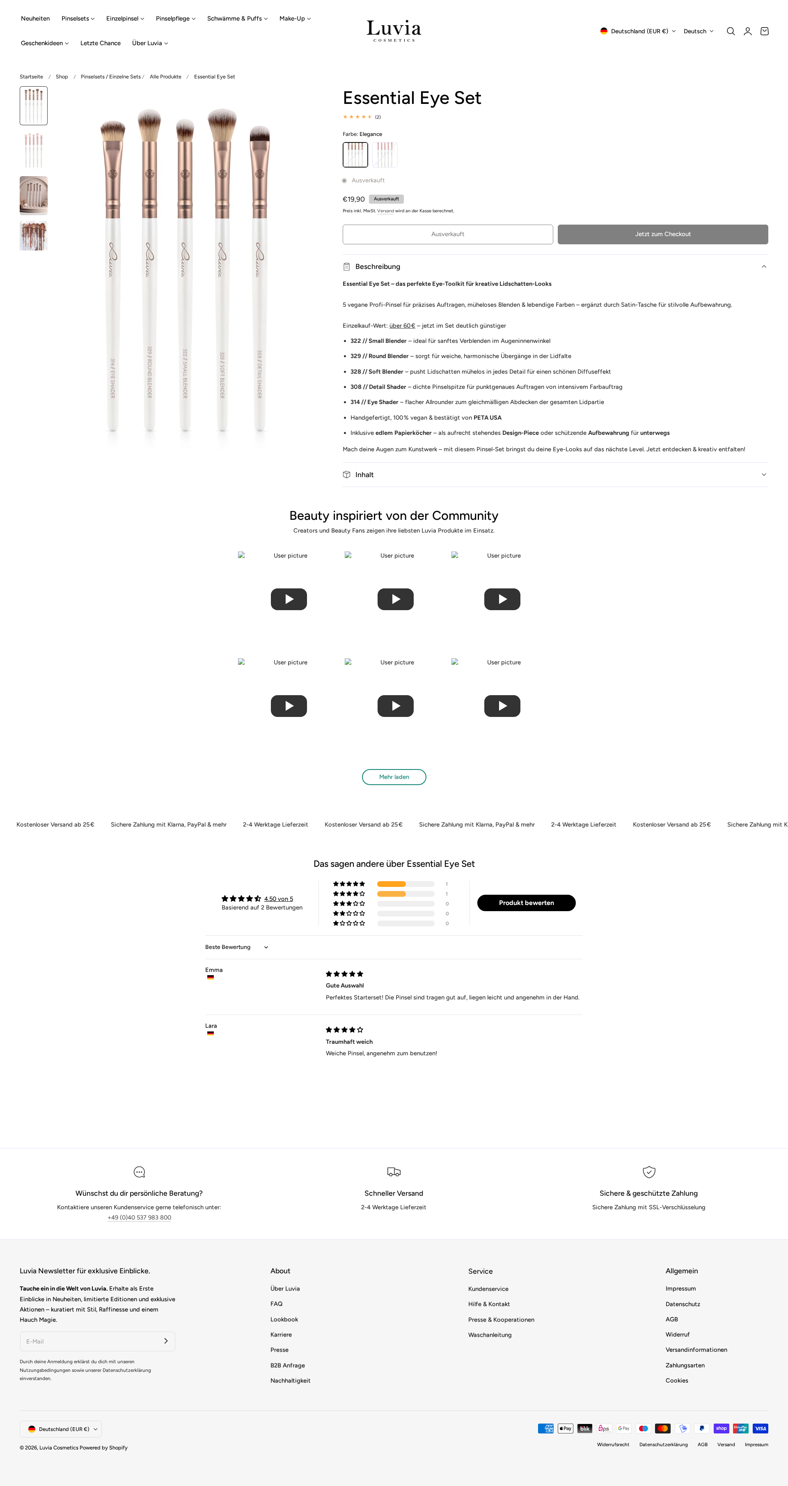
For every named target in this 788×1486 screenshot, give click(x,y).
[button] (731, 31)
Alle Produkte (165, 76)
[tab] (34, 105)
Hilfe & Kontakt (489, 1304)
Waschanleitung (490, 1334)
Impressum (681, 1288)
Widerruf (678, 1334)
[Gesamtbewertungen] (555, 117)
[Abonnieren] (166, 1341)
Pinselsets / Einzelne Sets (111, 76)
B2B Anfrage (287, 1365)
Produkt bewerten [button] (526, 903)
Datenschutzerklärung (663, 1444)
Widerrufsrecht (613, 1444)
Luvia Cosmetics (58, 1448)
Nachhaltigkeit (290, 1380)
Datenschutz (683, 1304)
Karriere (281, 1334)
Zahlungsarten (685, 1365)
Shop (62, 76)
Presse (279, 1349)
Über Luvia (285, 1288)
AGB (672, 1319)
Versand (385, 211)
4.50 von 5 (278, 899)
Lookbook (284, 1319)
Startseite (31, 76)
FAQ (276, 1304)
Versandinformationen (696, 1349)
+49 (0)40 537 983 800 (139, 1217)
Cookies (677, 1380)
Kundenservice (488, 1288)
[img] (344, 974)
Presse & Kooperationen (501, 1319)
